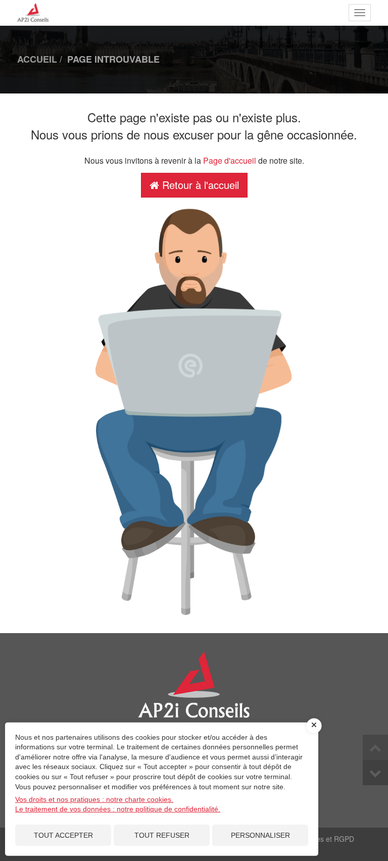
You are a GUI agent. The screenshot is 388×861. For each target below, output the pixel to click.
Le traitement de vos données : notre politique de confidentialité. (117, 809)
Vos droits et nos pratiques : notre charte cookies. (94, 799)
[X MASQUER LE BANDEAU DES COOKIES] (314, 726)
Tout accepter (63, 835)
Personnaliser (260, 835)
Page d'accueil (229, 160)
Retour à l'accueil (199, 184)
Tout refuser (161, 835)
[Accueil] (194, 694)
